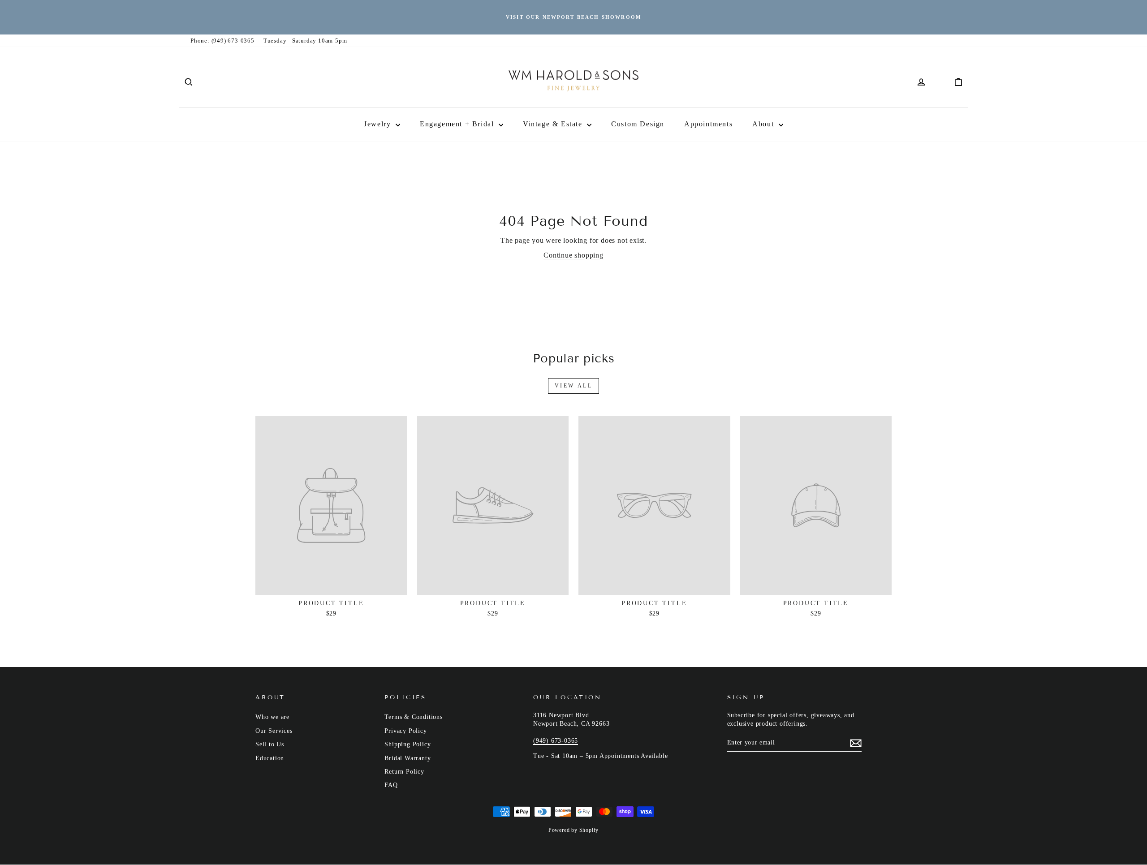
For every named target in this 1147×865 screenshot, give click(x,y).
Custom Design (637, 124)
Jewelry (378, 124)
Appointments (708, 124)
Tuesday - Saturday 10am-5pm (305, 40)
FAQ (390, 785)
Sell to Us (269, 744)
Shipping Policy (407, 744)
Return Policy (404, 771)
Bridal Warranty (407, 758)
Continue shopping (573, 255)
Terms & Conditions (413, 717)
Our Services (274, 730)
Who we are (272, 717)
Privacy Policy (405, 730)
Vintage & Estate (554, 124)
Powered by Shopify (573, 830)
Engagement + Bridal (458, 124)
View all (574, 386)
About (764, 124)
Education (269, 758)
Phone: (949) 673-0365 (222, 40)
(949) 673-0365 (555, 740)
